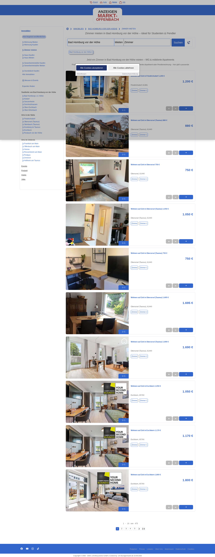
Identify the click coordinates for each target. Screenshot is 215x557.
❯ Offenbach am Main (31, 146)
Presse (142, 549)
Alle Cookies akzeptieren (91, 68)
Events (24, 166)
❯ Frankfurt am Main (30, 144)
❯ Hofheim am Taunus (31, 160)
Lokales (150, 549)
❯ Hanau (26, 149)
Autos (23, 175)
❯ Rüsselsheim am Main (32, 152)
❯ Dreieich (26, 158)
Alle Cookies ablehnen (123, 68)
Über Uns (159, 549)
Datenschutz (181, 549)
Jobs (23, 179)
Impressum (169, 549)
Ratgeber (133, 549)
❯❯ (143, 529)
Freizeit (24, 171)
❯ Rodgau (26, 155)
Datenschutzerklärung (130, 74)
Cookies (191, 549)
